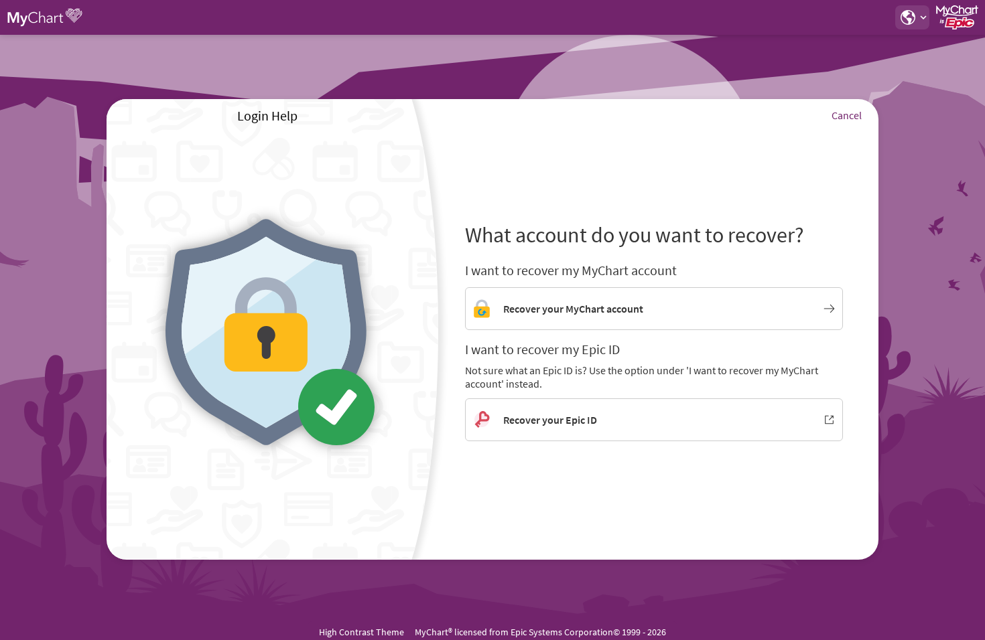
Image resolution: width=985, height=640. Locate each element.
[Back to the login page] (46, 17)
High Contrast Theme (361, 632)
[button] (912, 17)
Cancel (847, 115)
